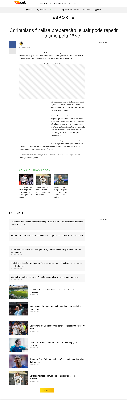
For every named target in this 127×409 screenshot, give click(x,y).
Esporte (63, 17)
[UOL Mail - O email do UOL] (96, 3)
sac (91, 3)
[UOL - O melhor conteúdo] (20, 3)
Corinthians (25, 53)
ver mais (46, 390)
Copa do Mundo (86, 9)
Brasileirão (76, 9)
